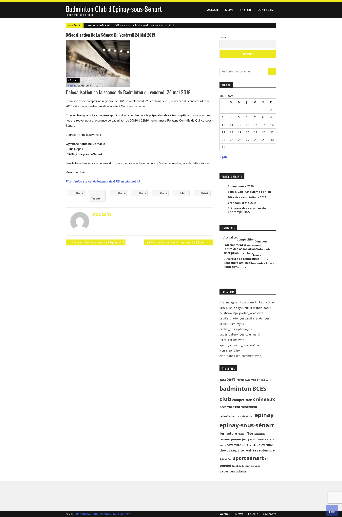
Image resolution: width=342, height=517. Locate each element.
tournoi (225, 466)
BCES (259, 389)
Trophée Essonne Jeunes (246, 465)
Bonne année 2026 (241, 186)
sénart (255, 458)
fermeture (228, 433)
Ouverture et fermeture (240, 259)
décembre (226, 407)
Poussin (71, 85)
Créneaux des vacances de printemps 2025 (247, 210)
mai (261, 439)
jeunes (236, 439)
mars (222, 445)
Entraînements (234, 245)
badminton (235, 389)
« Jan (223, 157)
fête (249, 433)
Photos (263, 259)
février (241, 433)
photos (224, 450)
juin (244, 439)
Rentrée (229, 267)
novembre (233, 445)
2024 (262, 380)
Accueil (213, 10)
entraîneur (247, 416)
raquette (237, 450)
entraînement (246, 407)
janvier (224, 439)
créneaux (264, 399)
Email (222, 37)
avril (268, 380)
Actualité (230, 237)
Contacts (265, 10)
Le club (245, 10)
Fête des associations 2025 (247, 197)
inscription (259, 433)
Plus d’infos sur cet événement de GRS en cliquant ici (103, 181)
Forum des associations (240, 249)
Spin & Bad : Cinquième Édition (249, 192)
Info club (104, 25)
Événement (253, 245)
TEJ (266, 459)
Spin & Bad (225, 459)
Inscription (231, 253)
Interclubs (246, 253)
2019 (247, 380)
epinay (264, 415)
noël (245, 445)
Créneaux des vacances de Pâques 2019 (98, 242)
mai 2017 (269, 439)
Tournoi (240, 267)
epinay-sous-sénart (246, 425)
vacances (227, 471)
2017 (231, 379)
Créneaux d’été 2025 (242, 203)
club (225, 399)
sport (239, 458)
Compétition (246, 239)
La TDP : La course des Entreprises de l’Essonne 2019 (179, 242)
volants (241, 471)
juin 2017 (252, 439)
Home (91, 25)
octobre (253, 445)
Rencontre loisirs (262, 263)
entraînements (229, 416)
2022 (254, 380)
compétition (242, 399)
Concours (261, 241)
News (229, 10)
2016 (222, 380)
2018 (240, 379)
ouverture (266, 445)
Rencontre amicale (236, 263)
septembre (266, 450)
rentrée (250, 450)
